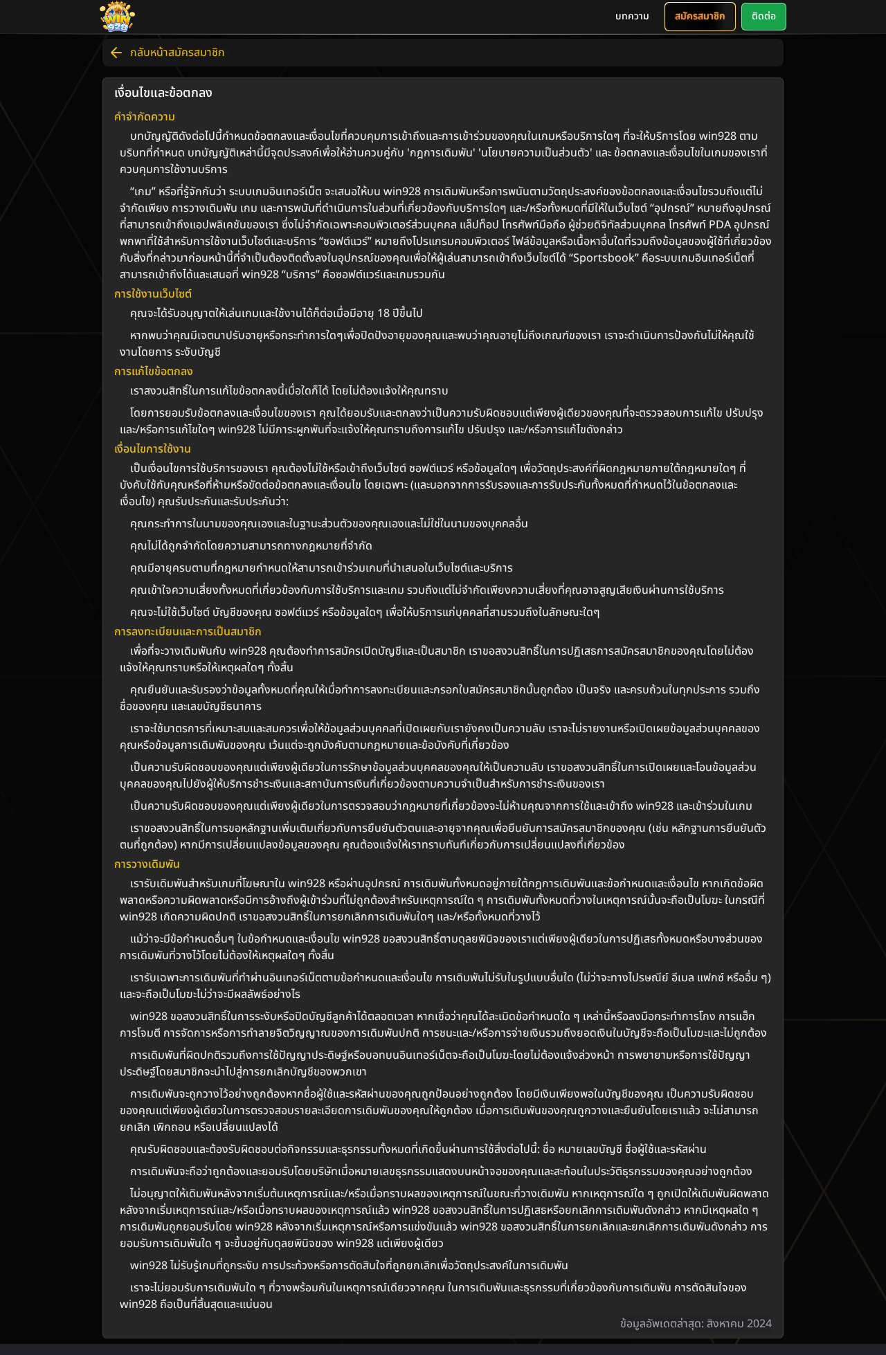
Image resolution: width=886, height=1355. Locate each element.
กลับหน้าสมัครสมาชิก (177, 52)
